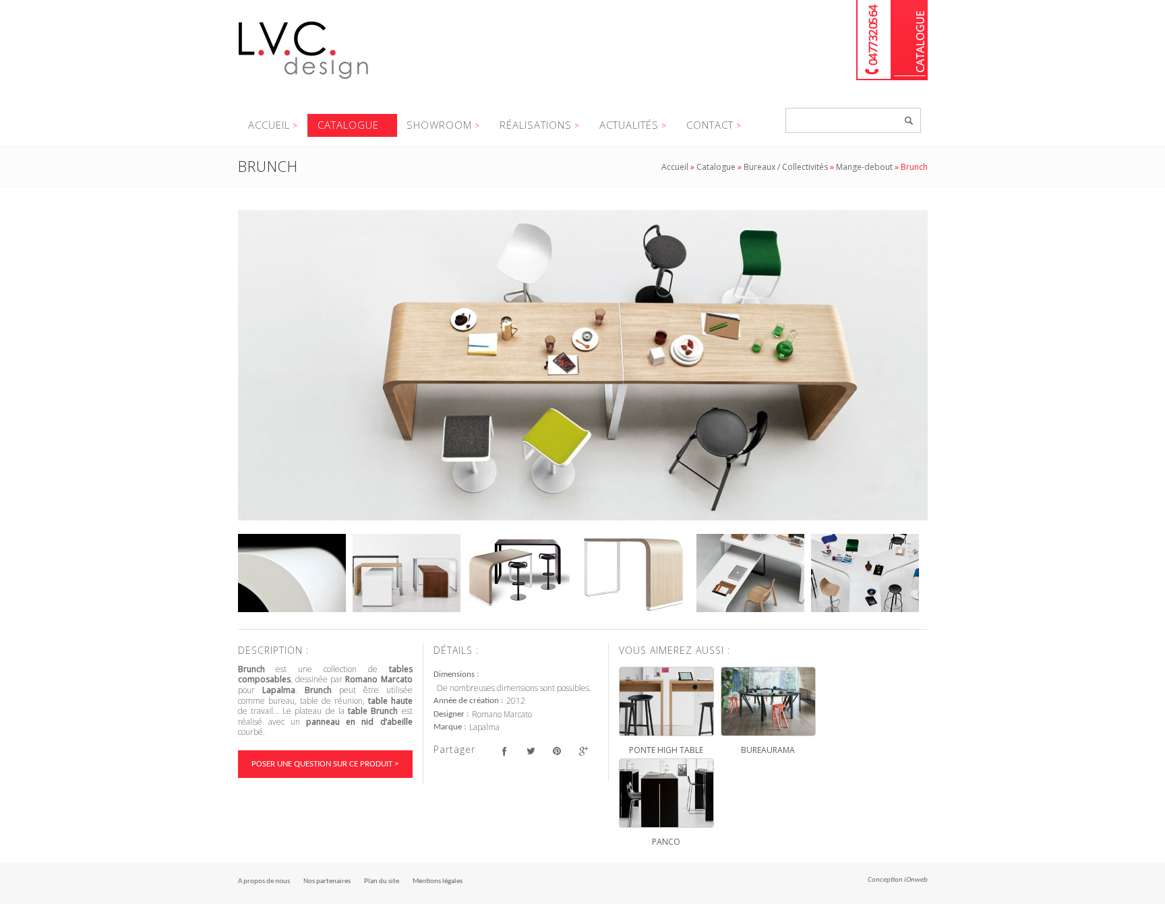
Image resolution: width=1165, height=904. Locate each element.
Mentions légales (437, 881)
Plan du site (381, 881)
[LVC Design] (303, 80)
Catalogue (910, 40)
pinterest (557, 751)
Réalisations (536, 124)
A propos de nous (264, 881)
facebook (505, 751)
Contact (710, 124)
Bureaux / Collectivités (786, 167)
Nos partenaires (327, 881)
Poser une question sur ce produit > (324, 764)
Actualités (629, 124)
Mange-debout (864, 167)
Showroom (439, 124)
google (583, 751)
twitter (531, 751)
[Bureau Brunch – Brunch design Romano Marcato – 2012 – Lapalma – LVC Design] (583, 365)
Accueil (269, 124)
